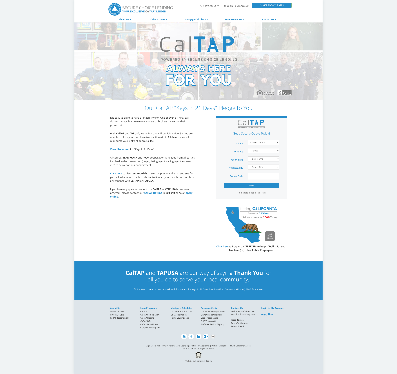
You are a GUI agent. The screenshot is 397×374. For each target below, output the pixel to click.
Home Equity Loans (180, 317)
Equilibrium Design (203, 361)
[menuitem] (123, 311)
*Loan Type (237, 159)
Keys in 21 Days (117, 314)
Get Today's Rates (273, 5)
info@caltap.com (246, 314)
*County (238, 151)
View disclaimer (119, 149)
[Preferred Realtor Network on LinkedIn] (213, 336)
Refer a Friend (237, 326)
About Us (115, 308)
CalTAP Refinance (179, 314)
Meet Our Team (117, 311)
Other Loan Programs (150, 327)
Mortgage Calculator (181, 308)
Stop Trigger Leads (209, 317)
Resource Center (209, 308)
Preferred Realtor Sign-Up (212, 324)
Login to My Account (272, 308)
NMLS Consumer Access (240, 345)
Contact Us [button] (268, 19)
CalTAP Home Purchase (181, 311)
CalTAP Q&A (145, 321)
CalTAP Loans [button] (157, 19)
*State (239, 143)
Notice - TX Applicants (200, 345)
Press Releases (237, 319)
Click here (116, 173)
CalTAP (143, 311)
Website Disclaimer (220, 345)
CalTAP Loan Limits (149, 324)
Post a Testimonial (239, 323)
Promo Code (236, 176)
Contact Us (237, 308)
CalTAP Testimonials (119, 317)
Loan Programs (148, 308)
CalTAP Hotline (153, 193)
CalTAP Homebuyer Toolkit (213, 311)
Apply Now (267, 314)
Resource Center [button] (234, 19)
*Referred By (236, 167)
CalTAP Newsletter (209, 321)
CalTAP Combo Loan (149, 314)
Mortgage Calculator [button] (196, 19)
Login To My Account (237, 5)
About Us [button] (124, 19)
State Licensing (182, 345)
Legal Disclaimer (153, 345)
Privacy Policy (168, 345)
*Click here (139, 289)
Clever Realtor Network (211, 314)
